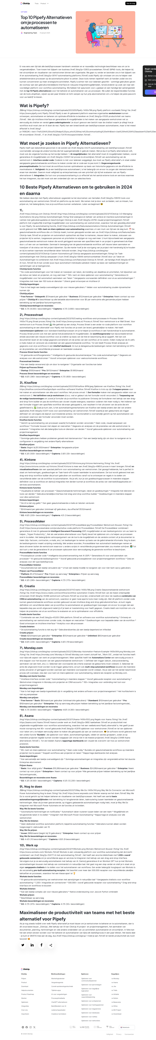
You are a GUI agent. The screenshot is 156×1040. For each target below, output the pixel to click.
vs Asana (114, 982)
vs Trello (114, 990)
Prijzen (23, 978)
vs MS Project (116, 1010)
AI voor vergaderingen (59, 994)
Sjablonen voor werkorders (90, 1020)
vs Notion (114, 998)
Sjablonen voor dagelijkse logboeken (90, 990)
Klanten (24, 998)
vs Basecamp (116, 1002)
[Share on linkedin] (32, 945)
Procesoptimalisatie (58, 998)
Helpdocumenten (27, 990)
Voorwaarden (129, 1034)
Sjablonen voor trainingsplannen (92, 1005)
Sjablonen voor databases (90, 1013)
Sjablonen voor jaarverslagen (91, 985)
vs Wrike (114, 1006)
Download (24, 986)
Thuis (36, 3)
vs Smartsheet (116, 1014)
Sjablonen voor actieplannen (91, 1001)
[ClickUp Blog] (25, 3)
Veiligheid (109, 1034)
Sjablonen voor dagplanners (91, 1009)
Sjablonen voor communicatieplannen (89, 980)
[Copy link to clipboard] (51, 945)
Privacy (118, 1034)
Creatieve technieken (58, 1014)
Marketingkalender (58, 978)
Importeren (25, 1014)
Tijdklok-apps (56, 990)
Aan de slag (131, 3)
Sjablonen (24, 1002)
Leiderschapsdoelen (58, 1010)
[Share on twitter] (22, 945)
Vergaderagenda (57, 982)
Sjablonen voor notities (89, 1017)
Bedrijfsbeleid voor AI (58, 1006)
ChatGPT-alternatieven (59, 1002)
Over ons (24, 1010)
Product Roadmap (27, 994)
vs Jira (113, 986)
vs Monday (115, 978)
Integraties (25, 1006)
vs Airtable (115, 994)
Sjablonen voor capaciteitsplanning (88, 996)
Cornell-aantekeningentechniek (62, 986)
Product (24, 982)
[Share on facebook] (41, 945)
